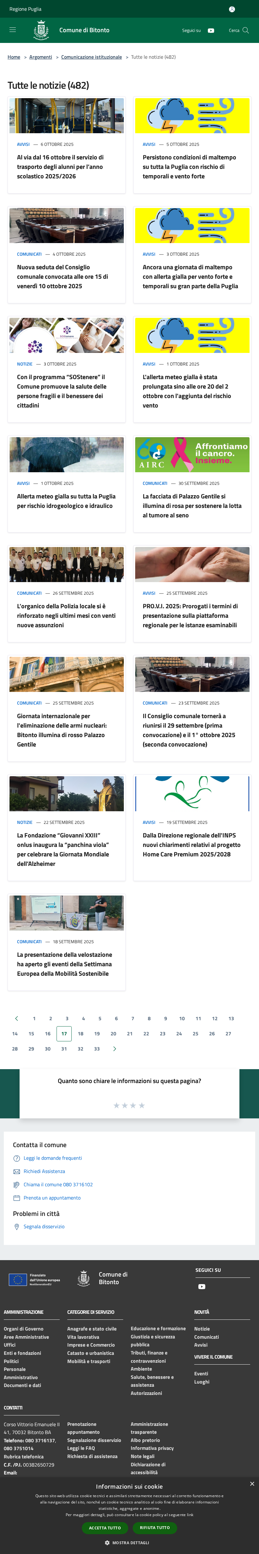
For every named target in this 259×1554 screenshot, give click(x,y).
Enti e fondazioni (22, 1353)
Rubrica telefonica (24, 1456)
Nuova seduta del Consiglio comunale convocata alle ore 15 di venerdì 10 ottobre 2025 (62, 276)
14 (15, 1033)
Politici (11, 1361)
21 (130, 1033)
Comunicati (29, 254)
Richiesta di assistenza (92, 1456)
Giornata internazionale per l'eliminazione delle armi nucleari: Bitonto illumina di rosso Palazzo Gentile (62, 730)
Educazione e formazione (158, 1328)
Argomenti (40, 57)
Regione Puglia (25, 9)
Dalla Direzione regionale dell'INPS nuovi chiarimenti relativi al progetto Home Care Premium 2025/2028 (192, 844)
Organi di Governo (24, 1328)
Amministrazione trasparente (149, 1428)
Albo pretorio (145, 1440)
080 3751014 (18, 1448)
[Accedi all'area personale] (232, 9)
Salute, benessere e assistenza (152, 1381)
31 (64, 1048)
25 (195, 1033)
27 (228, 1033)
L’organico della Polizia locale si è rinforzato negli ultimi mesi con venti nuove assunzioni (66, 615)
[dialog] (129, 1515)
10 (182, 1018)
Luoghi (201, 1381)
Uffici (9, 1345)
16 (48, 1033)
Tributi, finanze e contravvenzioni (149, 1357)
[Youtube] (208, 30)
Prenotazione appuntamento (83, 1428)
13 (231, 1018)
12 (215, 1018)
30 (48, 1048)
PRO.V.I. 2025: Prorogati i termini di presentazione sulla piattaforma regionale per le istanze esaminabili (190, 615)
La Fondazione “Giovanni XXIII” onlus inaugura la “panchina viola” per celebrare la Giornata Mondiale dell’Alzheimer (63, 849)
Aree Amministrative (26, 1337)
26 (212, 1033)
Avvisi (23, 144)
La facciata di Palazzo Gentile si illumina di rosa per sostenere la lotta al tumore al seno (192, 505)
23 (163, 1033)
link (190, 1514)
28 (15, 1048)
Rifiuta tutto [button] (155, 1527)
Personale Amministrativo (21, 1373)
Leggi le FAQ (81, 1448)
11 (198, 1018)
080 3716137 (40, 1440)
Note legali (142, 1456)
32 (80, 1048)
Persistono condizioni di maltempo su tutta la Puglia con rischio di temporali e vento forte (189, 166)
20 (113, 1033)
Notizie (25, 363)
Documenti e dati (22, 1385)
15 (31, 1033)
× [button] (252, 1484)
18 (80, 1033)
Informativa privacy (152, 1448)
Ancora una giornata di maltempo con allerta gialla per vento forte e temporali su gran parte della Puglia (190, 276)
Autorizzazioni (146, 1393)
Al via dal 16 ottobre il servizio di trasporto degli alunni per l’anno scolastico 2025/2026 (60, 166)
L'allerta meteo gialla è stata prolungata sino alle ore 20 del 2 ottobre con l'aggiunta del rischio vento (187, 391)
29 (31, 1048)
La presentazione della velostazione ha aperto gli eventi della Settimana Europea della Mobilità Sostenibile (64, 964)
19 (97, 1033)
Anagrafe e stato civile (92, 1328)
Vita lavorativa (83, 1337)
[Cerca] (246, 30)
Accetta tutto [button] (105, 1528)
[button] (129, 1542)
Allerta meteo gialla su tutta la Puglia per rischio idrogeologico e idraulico (66, 500)
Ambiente (141, 1368)
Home (14, 57)
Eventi (201, 1373)
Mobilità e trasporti (88, 1361)
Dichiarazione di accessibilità (148, 1468)
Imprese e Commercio (91, 1345)
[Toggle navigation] (12, 29)
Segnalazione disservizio (94, 1440)
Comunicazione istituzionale (91, 57)
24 (179, 1033)
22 (146, 1033)
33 (97, 1048)
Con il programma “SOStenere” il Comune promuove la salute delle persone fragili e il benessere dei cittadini (61, 391)
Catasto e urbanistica (90, 1353)
